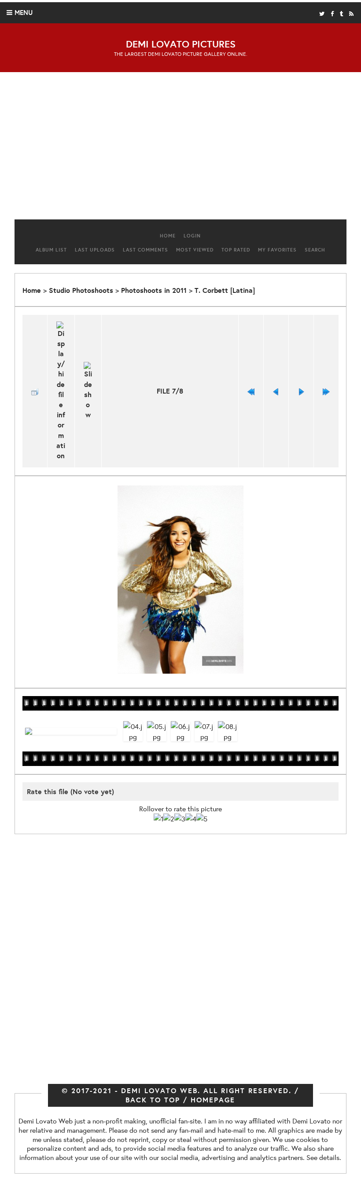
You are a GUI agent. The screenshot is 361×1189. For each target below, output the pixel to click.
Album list (51, 249)
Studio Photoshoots (81, 290)
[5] (201, 818)
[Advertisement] (180, 149)
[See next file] (301, 391)
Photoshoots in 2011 (154, 290)
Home (168, 235)
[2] (168, 818)
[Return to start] (251, 391)
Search (315, 249)
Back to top (152, 1100)
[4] (190, 818)
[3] (179, 818)
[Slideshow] (88, 390)
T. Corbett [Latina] (225, 290)
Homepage (213, 1100)
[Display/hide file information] (61, 391)
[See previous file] (276, 391)
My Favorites (277, 249)
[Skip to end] (326, 391)
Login (192, 235)
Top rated (235, 249)
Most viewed (195, 249)
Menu (24, 12)
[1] (158, 818)
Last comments (145, 249)
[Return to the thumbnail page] (35, 391)
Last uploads (95, 249)
